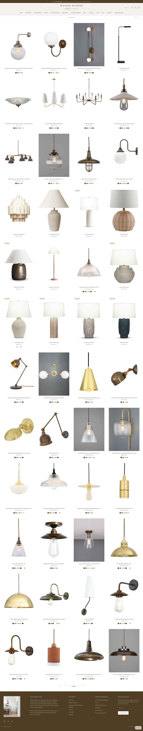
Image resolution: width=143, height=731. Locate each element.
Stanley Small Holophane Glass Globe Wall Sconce (19, 68)
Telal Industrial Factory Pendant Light (124, 674)
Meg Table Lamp (124, 234)
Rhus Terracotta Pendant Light (53, 674)
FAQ (96, 702)
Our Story (71, 700)
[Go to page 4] (82, 685)
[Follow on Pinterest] (8, 721)
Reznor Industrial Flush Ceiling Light (54, 563)
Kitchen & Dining (55, 12)
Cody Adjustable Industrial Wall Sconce (19, 453)
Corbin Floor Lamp (124, 68)
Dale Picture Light (54, 453)
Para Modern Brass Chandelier (54, 123)
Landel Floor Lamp (54, 287)
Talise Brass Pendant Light (124, 563)
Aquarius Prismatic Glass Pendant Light (54, 508)
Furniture (28, 12)
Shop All (71, 714)
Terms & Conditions (100, 713)
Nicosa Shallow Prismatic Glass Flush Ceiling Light (19, 123)
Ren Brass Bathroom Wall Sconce (124, 619)
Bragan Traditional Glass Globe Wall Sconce (54, 68)
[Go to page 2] (60, 685)
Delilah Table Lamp (54, 342)
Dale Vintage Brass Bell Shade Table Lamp (19, 397)
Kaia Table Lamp (124, 342)
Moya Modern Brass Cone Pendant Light (89, 397)
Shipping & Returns (100, 705)
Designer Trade (73, 702)
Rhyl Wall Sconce (89, 619)
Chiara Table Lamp (54, 234)
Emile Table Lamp (124, 287)
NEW (21, 12)
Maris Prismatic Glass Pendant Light (89, 287)
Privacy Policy (99, 710)
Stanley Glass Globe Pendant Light (54, 179)
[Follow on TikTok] (12, 721)
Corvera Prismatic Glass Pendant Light (89, 453)
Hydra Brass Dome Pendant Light (19, 619)
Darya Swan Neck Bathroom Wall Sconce (54, 619)
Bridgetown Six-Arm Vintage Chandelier (19, 179)
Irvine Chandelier (89, 123)
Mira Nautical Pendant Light (89, 179)
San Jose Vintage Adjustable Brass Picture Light (124, 397)
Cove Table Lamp (19, 342)
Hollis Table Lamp (89, 234)
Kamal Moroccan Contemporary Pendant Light (89, 674)
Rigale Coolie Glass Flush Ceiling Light (89, 563)
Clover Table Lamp (89, 342)
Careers (71, 709)
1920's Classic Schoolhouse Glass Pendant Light (19, 508)
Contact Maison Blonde (101, 700)
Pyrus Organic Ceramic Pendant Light (124, 123)
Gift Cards (98, 707)
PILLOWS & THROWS (76, 12)
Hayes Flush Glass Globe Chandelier (54, 397)
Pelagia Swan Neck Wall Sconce (124, 179)
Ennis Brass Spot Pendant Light (124, 508)
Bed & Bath (65, 12)
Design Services (119, 12)
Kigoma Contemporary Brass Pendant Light (89, 508)
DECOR (46, 12)
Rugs (84, 12)
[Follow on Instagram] (4, 721)
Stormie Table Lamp (19, 287)
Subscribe (123, 713)
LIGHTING (91, 12)
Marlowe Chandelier (19, 234)
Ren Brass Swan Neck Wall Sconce (19, 674)
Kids (98, 12)
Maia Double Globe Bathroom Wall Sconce (89, 68)
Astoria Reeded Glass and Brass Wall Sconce (124, 453)
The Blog (109, 12)
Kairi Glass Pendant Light (19, 563)
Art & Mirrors (37, 12)
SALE (103, 12)
